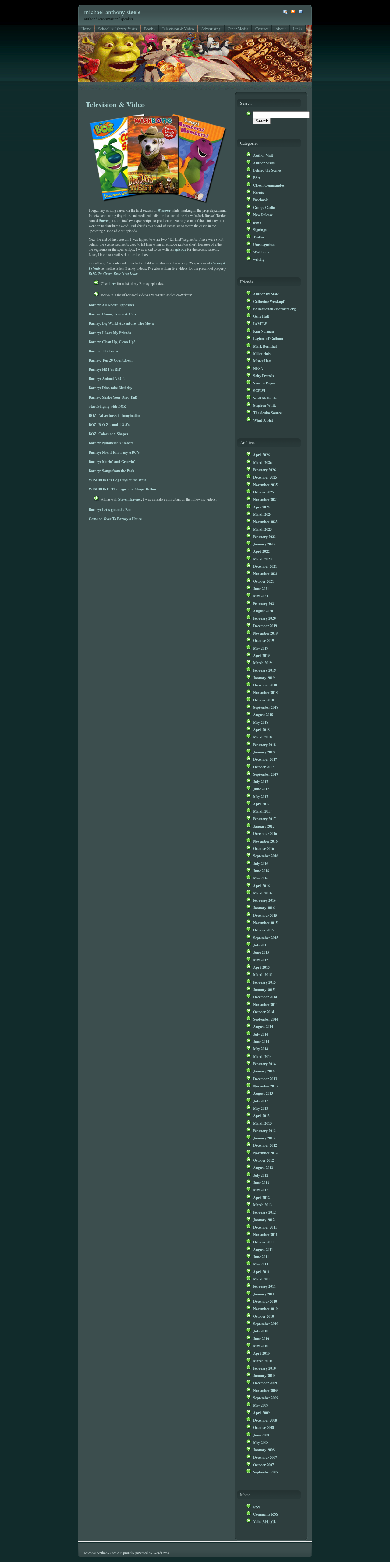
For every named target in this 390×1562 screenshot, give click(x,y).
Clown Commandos (269, 185)
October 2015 (263, 930)
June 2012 (261, 1182)
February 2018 (264, 744)
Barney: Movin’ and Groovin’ (112, 461)
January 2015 (264, 989)
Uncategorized (264, 244)
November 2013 (265, 1086)
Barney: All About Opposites (111, 305)
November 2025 (265, 484)
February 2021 (264, 603)
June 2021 (261, 588)
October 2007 (263, 1464)
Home (86, 28)
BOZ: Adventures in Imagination (115, 415)
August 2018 (263, 714)
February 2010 (264, 1368)
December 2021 (265, 566)
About (280, 28)
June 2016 (261, 870)
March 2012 (262, 1204)
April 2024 (261, 507)
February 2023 (264, 536)
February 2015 (264, 982)
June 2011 (261, 1256)
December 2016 (265, 833)
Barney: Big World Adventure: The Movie (121, 323)
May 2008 (260, 1442)
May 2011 (260, 1264)
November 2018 (265, 692)
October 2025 (263, 492)
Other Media (238, 28)
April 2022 (261, 551)
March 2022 (262, 559)
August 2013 (263, 1093)
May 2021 (260, 596)
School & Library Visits (117, 28)
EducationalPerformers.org (274, 308)
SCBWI (259, 390)
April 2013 (261, 1115)
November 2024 (265, 499)
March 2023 (262, 529)
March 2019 (262, 662)
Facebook (260, 199)
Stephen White (264, 405)
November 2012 (265, 1153)
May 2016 (260, 878)
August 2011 (263, 1249)
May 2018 (260, 722)
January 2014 (264, 1071)
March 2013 (262, 1123)
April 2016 (261, 885)
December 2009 (265, 1382)
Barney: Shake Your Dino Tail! (113, 397)
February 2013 (264, 1130)
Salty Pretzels (263, 375)
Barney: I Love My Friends (110, 332)
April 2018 (261, 729)
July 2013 (260, 1101)
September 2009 (265, 1397)
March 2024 (262, 514)
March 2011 (262, 1279)
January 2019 (264, 677)
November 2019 (265, 633)
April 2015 (261, 967)
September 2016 (265, 855)
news (257, 222)
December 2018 (265, 685)
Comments (265, 1514)
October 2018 (263, 700)
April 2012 (261, 1197)
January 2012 (264, 1219)
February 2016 (264, 900)
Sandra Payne (264, 383)
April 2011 (261, 1271)
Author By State (266, 294)
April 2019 (261, 655)
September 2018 (265, 707)
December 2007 (265, 1457)
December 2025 (265, 477)
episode (180, 249)
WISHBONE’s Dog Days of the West (117, 479)
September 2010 (265, 1323)
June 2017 (261, 789)
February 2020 (264, 618)
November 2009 (265, 1390)
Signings (260, 229)
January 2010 (264, 1375)
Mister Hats (262, 360)
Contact (261, 28)
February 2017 (264, 818)
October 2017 (263, 767)
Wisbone (164, 210)
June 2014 (261, 1041)
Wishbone (261, 252)
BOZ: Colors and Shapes (108, 433)
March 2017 (262, 811)
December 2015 (265, 915)
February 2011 (264, 1286)
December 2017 (265, 759)
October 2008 (263, 1427)
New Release (263, 214)
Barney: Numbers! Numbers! (112, 443)
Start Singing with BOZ (107, 406)
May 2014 (260, 1048)
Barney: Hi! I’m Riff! (105, 369)
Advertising (211, 28)
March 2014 (262, 1056)
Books (149, 28)
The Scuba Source (267, 412)
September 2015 (265, 937)
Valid (264, 1521)
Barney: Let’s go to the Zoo (110, 509)
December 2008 (265, 1420)
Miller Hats (262, 353)
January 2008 (264, 1449)
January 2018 (264, 752)
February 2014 (264, 1063)
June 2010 (261, 1338)
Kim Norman (263, 331)
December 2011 (265, 1227)
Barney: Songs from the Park (111, 470)
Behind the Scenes (267, 170)
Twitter (258, 237)
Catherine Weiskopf (268, 301)
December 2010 (265, 1301)
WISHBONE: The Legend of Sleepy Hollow (123, 489)
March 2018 (262, 737)
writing (258, 259)
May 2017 (260, 796)
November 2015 (265, 922)
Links (297, 28)
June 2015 (261, 952)
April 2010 (261, 1353)
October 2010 (263, 1316)
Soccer (104, 220)
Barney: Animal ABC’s (107, 378)
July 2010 (260, 1331)
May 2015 (260, 960)
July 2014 (260, 1034)
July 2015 (260, 945)
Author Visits (264, 163)
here (112, 283)
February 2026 (264, 469)
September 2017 (265, 774)
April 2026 (261, 454)
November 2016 (265, 841)
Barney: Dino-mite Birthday (110, 387)
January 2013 (264, 1138)
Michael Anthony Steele (112, 12)
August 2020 (263, 611)
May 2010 (260, 1346)
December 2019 (265, 625)
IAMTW (260, 323)
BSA (257, 177)
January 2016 (264, 907)
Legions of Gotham (268, 338)
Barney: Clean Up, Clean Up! (112, 341)
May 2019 (260, 648)
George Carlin (264, 207)
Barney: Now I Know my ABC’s (114, 452)
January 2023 (264, 544)
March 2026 (262, 462)
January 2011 (264, 1294)
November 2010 (265, 1308)
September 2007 (265, 1472)
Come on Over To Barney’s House (115, 518)
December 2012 (265, 1145)
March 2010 (262, 1361)
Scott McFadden (265, 398)
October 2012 (263, 1160)
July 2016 (260, 863)
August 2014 (263, 1026)
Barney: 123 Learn (103, 351)
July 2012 (260, 1175)
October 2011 (263, 1242)
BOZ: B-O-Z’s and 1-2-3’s (109, 424)
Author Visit (263, 155)
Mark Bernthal (265, 346)
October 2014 (263, 1011)
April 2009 (261, 1412)
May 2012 (260, 1189)
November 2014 (265, 1004)
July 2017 (260, 781)
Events (258, 192)
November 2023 (265, 521)
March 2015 (262, 974)
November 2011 (265, 1234)
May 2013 (260, 1108)
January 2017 (264, 826)
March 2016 (262, 893)
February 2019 (264, 670)
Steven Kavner (129, 499)
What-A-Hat (263, 420)
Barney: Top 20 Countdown (111, 360)
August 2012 (263, 1167)
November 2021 (265, 573)
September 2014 (265, 1019)
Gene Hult (261, 316)
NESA (258, 368)
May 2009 (260, 1405)
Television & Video (178, 28)
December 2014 (265, 996)
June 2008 (261, 1435)
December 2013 (265, 1078)
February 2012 (264, 1212)
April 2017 (261, 803)
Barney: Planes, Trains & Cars (112, 314)
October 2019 (263, 640)
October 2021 (263, 581)
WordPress (161, 1552)
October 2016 (263, 848)
